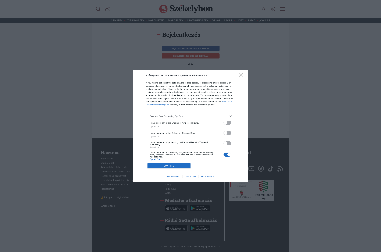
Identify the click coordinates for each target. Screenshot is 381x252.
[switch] (227, 123)
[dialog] (190, 126)
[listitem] (190, 116)
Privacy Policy (207, 176)
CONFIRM (169, 166)
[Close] (242, 76)
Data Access (190, 176)
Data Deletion (173, 176)
